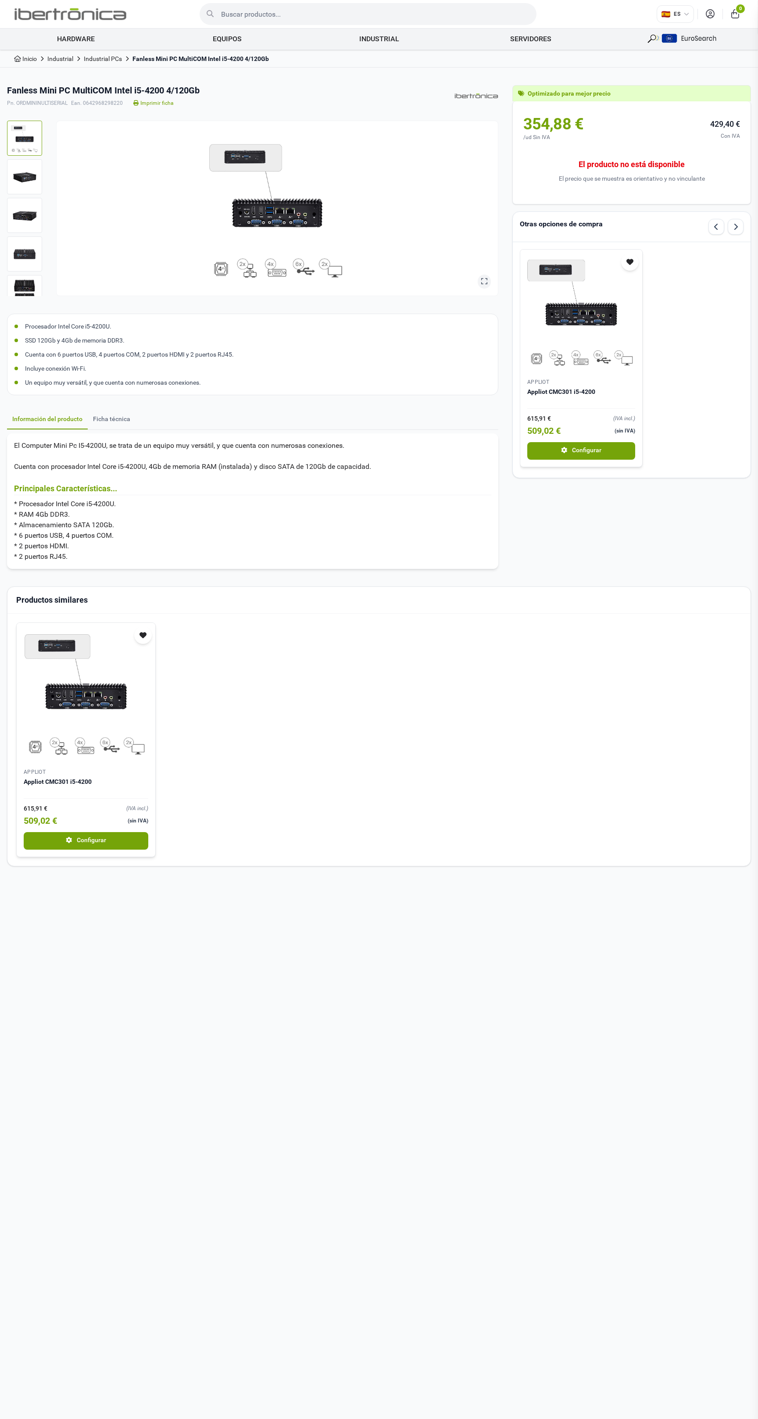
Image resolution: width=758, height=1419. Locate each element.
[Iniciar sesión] (710, 14)
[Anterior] (716, 227)
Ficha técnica (111, 418)
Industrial (60, 58)
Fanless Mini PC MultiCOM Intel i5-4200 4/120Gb (200, 58)
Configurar (586, 450)
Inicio (29, 58)
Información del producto (47, 418)
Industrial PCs (103, 58)
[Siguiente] (736, 227)
